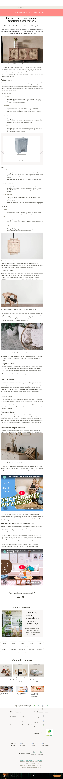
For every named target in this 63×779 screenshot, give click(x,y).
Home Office (31, 649)
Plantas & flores (22, 644)
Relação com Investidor (27, 725)
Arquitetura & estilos (13, 650)
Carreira (12, 728)
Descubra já (18, 695)
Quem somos (13, 716)
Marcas (11, 719)
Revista (11, 725)
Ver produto (21, 161)
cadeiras (29, 273)
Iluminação (39, 649)
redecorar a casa (7, 546)
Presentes (13, 643)
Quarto (39, 643)
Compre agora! (34, 696)
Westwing (27, 526)
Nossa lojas (12, 722)
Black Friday (25, 719)
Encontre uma (3, 695)
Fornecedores (25, 722)
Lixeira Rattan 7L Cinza (21, 154)
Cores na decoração (31, 644)
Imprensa (24, 728)
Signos (4, 643)
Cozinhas (4, 649)
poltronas (34, 273)
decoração (4, 531)
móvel (3, 279)
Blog (23, 716)
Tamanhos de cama (22, 650)
